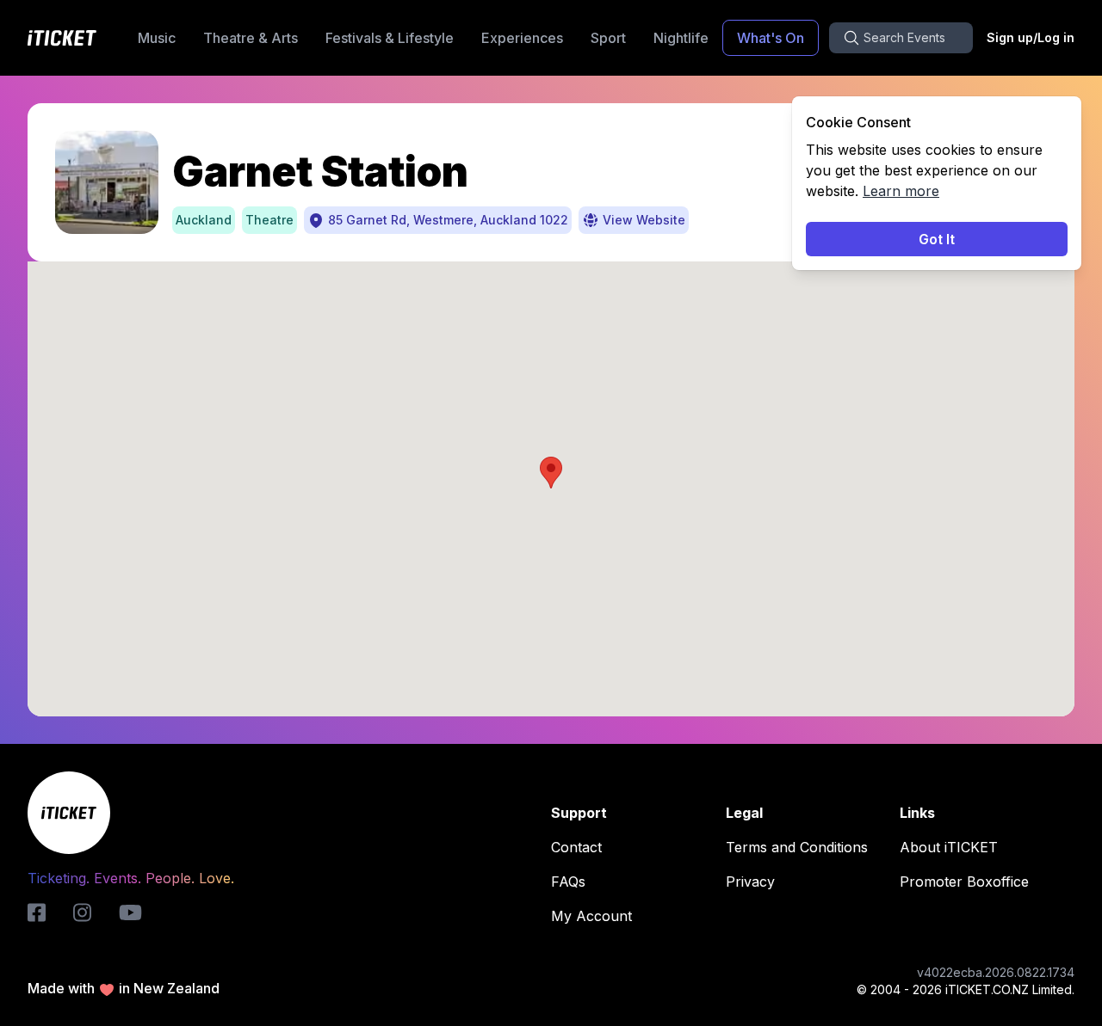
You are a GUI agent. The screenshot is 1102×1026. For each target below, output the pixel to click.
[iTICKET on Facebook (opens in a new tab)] (37, 912)
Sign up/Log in (1030, 37)
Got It (937, 239)
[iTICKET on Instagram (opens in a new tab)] (82, 912)
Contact (576, 847)
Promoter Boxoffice (964, 881)
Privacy (750, 881)
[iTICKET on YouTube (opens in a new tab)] (130, 912)
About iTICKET (949, 847)
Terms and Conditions (797, 847)
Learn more (901, 191)
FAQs (568, 881)
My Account (591, 916)
